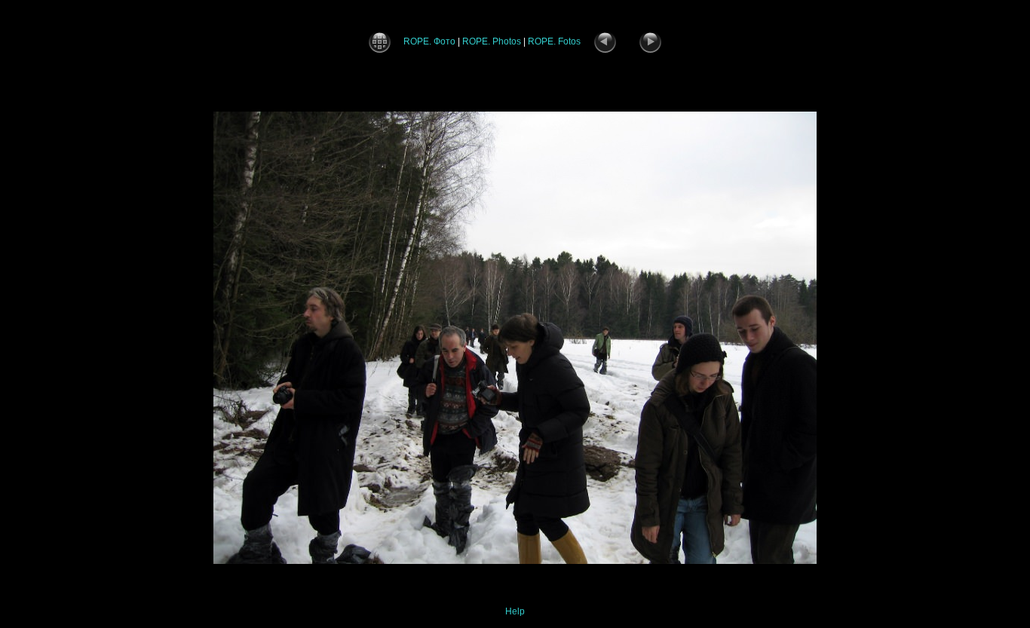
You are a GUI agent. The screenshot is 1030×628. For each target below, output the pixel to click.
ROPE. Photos (491, 41)
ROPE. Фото (429, 41)
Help (515, 611)
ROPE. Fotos (554, 41)
